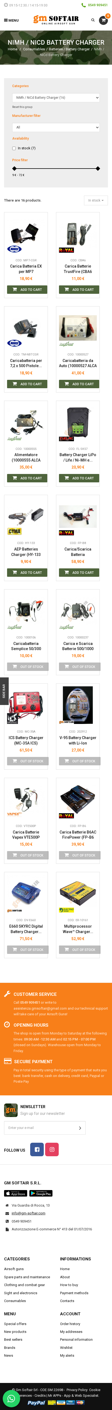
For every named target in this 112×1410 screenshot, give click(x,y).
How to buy (69, 1285)
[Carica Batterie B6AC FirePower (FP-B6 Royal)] (78, 799)
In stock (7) (27, 148)
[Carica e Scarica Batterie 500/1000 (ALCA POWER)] (78, 611)
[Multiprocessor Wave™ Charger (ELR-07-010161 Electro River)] (78, 893)
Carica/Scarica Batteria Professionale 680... (78, 552)
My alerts (67, 1355)
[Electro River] (66, 907)
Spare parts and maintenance (27, 1277)
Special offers (15, 1324)
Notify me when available (39, 600)
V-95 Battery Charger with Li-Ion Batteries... (78, 741)
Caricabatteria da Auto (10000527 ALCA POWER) (78, 363)
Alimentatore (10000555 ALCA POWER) (26, 458)
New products (15, 1332)
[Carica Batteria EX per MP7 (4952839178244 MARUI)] (26, 234)
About (65, 1277)
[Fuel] (66, 435)
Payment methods (74, 1293)
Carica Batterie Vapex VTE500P (26, 835)
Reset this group (22, 107)
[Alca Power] (66, 341)
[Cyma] (14, 530)
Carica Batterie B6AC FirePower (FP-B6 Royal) (78, 835)
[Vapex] (14, 813)
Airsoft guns (14, 1269)
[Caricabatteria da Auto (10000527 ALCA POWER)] (78, 328)
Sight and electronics (20, 1293)
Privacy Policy (77, 1390)
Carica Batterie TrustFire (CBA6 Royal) (78, 269)
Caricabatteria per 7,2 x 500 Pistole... (26, 363)
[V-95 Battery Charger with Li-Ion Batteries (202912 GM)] (78, 705)
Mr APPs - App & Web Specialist (73, 1395)
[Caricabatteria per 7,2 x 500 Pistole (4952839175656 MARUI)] (26, 328)
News (8, 1355)
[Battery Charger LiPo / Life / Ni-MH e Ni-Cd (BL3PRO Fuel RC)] (78, 422)
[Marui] (14, 247)
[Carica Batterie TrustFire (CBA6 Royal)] (78, 234)
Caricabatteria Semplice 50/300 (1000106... (26, 646)
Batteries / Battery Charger (69, 49)
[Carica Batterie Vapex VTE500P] (26, 799)
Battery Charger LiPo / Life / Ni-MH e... (78, 457)
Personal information (76, 1339)
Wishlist (66, 1348)
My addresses (71, 1332)
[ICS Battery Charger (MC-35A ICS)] (26, 705)
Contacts (67, 1301)
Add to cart (31, 290)
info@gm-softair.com (28, 1213)
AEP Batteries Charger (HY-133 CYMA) (26, 552)
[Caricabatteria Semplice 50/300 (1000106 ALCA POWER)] (26, 611)
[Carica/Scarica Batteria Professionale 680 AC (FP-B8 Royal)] (78, 516)
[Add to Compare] (39, 247)
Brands (9, 1348)
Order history (70, 1324)
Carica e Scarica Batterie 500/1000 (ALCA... (78, 646)
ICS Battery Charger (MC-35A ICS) (26, 740)
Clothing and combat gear (24, 1285)
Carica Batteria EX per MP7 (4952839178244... (26, 269)
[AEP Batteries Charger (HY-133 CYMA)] (26, 516)
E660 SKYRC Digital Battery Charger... (26, 929)
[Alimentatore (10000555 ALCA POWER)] (26, 422)
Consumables (34, 49)
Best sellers (13, 1339)
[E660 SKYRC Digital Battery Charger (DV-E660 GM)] (26, 893)
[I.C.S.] (14, 718)
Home (12, 49)
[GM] (66, 718)
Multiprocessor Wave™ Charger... (78, 929)
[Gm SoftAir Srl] (56, 20)
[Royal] (66, 247)
